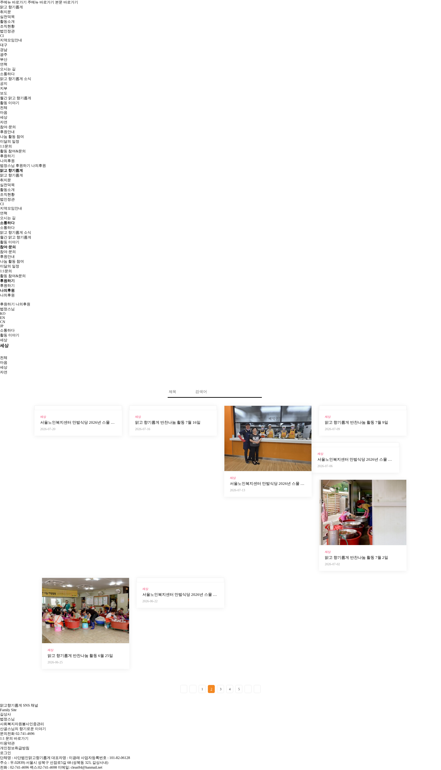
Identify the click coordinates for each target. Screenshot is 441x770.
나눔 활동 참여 (12, 137)
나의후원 (7, 161)
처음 (183, 689)
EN (2, 318)
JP (1, 326)
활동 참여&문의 (13, 151)
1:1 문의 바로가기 (14, 738)
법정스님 (7, 166)
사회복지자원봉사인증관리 (22, 724)
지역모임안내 (11, 208)
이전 (192, 689)
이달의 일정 (9, 141)
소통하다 (7, 330)
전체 (3, 108)
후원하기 (7, 156)
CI (2, 36)
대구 (3, 45)
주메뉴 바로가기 (13, 2)
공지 (3, 83)
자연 (3, 122)
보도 (3, 93)
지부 (3, 88)
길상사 (5, 714)
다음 (248, 689)
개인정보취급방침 (14, 748)
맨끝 (257, 689)
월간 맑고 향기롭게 (15, 98)
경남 (3, 50)
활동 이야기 (9, 242)
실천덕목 (7, 17)
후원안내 (7, 132)
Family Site (8, 710)
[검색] (267, 392)
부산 (3, 59)
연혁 (3, 64)
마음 (3, 112)
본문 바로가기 (66, 2)
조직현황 (7, 26)
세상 (3, 117)
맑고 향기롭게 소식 (15, 232)
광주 (3, 55)
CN (2, 322)
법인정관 (7, 31)
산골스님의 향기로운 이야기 (23, 729)
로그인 (5, 753)
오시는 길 (8, 69)
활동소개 (7, 21)
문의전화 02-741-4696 (17, 734)
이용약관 (7, 743)
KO (3, 313)
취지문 (5, 12)
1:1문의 (6, 146)
